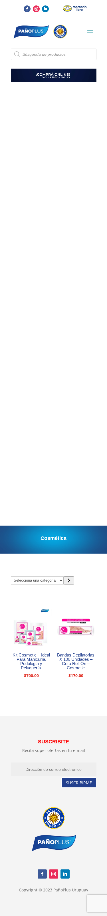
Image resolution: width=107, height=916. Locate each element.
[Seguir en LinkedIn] (45, 8)
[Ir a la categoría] (69, 580)
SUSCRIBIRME (79, 782)
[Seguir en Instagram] (36, 8)
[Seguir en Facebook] (27, 8)
